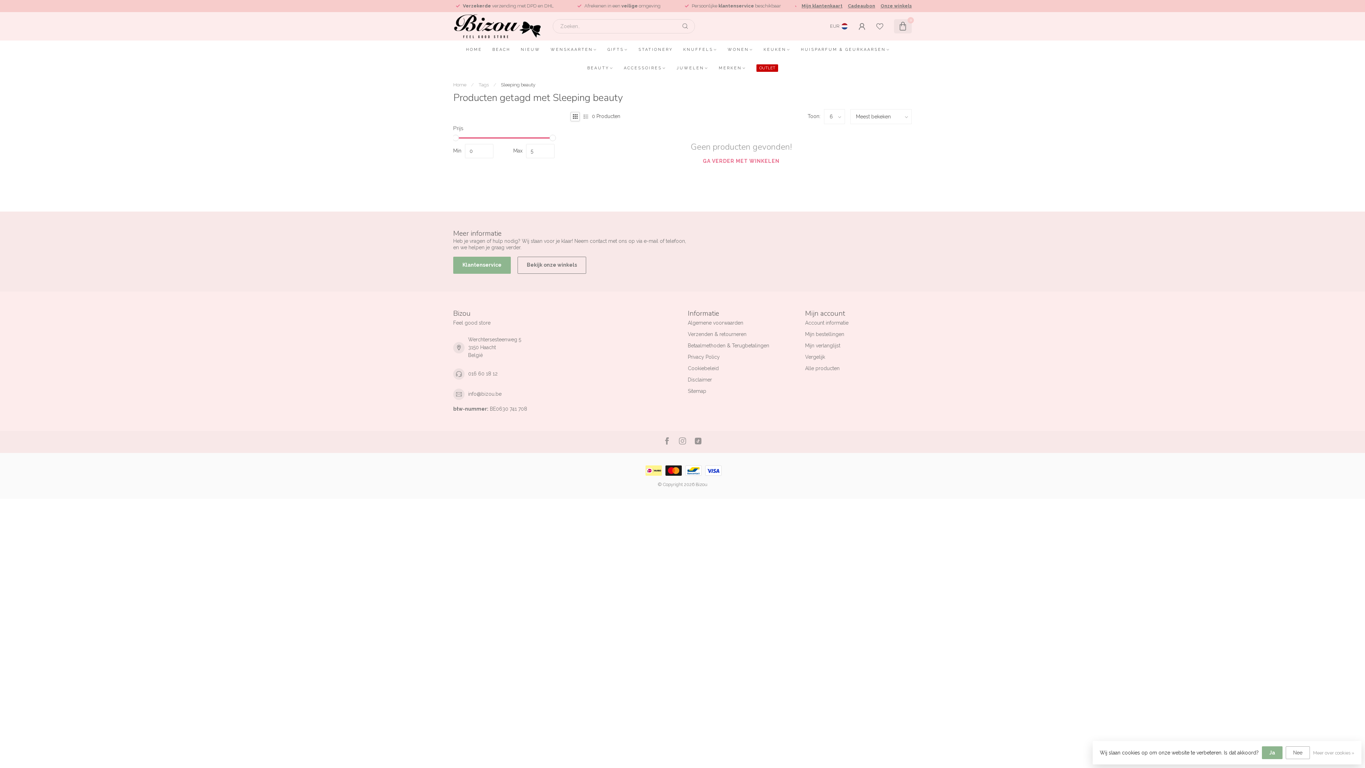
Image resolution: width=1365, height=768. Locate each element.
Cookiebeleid (703, 368)
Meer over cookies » (1333, 753)
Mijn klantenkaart (822, 6)
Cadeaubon (861, 6)
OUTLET (767, 68)
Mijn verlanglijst (822, 345)
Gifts (615, 49)
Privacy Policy (704, 357)
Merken (730, 68)
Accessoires (643, 68)
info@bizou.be (485, 394)
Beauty (598, 68)
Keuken (775, 49)
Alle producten (822, 368)
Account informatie (827, 323)
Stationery (655, 49)
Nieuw (530, 49)
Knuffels (698, 49)
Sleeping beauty (518, 84)
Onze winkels (896, 6)
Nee (1297, 753)
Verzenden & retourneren (717, 334)
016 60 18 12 (483, 374)
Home (474, 49)
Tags (483, 84)
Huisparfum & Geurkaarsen (843, 49)
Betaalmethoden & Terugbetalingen (728, 345)
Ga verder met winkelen (741, 161)
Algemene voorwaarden (715, 323)
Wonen (738, 49)
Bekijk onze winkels (552, 265)
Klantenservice (482, 265)
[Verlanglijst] (879, 26)
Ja (1272, 753)
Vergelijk (815, 357)
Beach (501, 49)
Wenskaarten (572, 49)
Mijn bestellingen (824, 334)
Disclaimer (700, 380)
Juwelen (690, 68)
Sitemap (697, 391)
